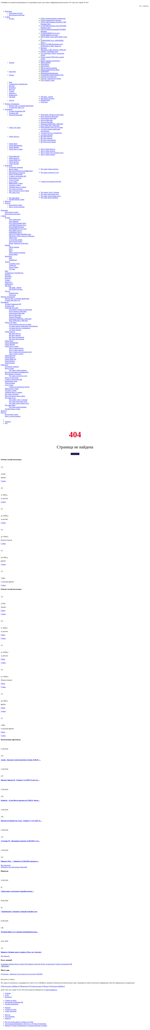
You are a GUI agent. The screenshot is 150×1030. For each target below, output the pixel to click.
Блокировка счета (11, 381)
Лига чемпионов (15, 219)
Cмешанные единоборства (14, 273)
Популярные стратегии (13, 374)
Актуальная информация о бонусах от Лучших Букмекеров (25, 1024)
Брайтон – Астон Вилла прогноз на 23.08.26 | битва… (20, 800)
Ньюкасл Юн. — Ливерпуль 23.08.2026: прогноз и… (20, 861)
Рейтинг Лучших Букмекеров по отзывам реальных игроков (26, 1025)
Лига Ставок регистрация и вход (20, 352)
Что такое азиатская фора (17, 407)
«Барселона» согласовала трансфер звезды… (17, 891)
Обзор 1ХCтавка (11, 322)
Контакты (8, 997)
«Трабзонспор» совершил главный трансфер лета (19, 911)
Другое (7, 291)
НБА (10, 258)
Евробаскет (13, 260)
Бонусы (3, 412)
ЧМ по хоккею (14, 247)
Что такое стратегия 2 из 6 (18, 376)
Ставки (3, 216)
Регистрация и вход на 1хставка (20, 324)
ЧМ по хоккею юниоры (17, 252)
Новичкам (4, 365)
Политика (12, 295)
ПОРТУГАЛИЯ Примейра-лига (20, 234)
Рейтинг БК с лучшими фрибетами (17, 298)
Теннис (7, 262)
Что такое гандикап (11, 394)
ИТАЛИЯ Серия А (15, 230)
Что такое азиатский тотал (18, 401)
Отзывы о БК (9, 306)
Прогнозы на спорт (11, 212)
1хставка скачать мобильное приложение (23, 326)
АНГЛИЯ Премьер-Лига (17, 225)
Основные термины (12, 366)
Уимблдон (12, 265)
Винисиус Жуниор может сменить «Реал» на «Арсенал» (21, 952)
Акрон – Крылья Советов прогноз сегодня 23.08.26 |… (21, 760)
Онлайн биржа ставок (12, 409)
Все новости (5, 956)
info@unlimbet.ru (51, 990)
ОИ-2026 (8, 286)
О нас (7, 995)
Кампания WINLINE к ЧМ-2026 (20, 319)
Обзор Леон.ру (10, 332)
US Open (12, 269)
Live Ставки (9, 385)
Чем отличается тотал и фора (15, 396)
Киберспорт (9, 284)
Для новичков (10, 1016)
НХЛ (11, 251)
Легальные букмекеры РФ (14, 1002)
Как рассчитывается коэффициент (17, 372)
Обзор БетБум (10, 361)
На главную (75, 454)
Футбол (7, 218)
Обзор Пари (9, 341)
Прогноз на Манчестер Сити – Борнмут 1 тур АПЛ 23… (21, 821)
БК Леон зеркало (15, 335)
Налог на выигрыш (11, 378)
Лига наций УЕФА (15, 241)
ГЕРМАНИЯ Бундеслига (18, 229)
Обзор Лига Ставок (11, 346)
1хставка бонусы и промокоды (19, 328)
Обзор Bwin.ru (10, 357)
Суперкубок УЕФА (15, 240)
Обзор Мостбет (10, 355)
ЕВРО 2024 (13, 238)
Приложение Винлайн (17, 313)
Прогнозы (4, 210)
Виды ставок (9, 368)
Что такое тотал (10, 398)
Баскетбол (8, 256)
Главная (7, 993)
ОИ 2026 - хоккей (15, 287)
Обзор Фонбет (10, 363)
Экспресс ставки (11, 390)
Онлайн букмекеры (11, 1004)
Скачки (7, 280)
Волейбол (8, 276)
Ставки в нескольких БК (13, 379)
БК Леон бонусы (15, 333)
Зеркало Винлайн (15, 317)
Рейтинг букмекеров (8, 297)
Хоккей (7, 245)
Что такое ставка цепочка (18, 370)
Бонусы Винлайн (15, 315)
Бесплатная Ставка (11, 414)
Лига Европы (13, 221)
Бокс (6, 271)
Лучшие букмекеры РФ (13, 304)
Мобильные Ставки (12, 389)
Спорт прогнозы (10, 1011)
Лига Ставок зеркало (16, 350)
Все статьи (5, 966)
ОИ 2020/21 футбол (16, 289)
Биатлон (8, 278)
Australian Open (14, 263)
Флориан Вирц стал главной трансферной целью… (19, 932)
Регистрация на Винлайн (18, 311)
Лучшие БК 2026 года (12, 300)
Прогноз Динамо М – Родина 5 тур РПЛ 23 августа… (20, 780)
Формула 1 (8, 282)
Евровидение (13, 293)
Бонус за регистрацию (12, 416)
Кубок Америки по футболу (18, 243)
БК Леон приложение (16, 337)
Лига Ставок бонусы (16, 348)
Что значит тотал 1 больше (18, 400)
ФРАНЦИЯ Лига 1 (15, 232)
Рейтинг (8, 1007)
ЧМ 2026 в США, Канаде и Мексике (21, 236)
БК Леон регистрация (16, 339)
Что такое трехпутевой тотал (19, 403)
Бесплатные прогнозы (12, 214)
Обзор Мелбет (10, 344)
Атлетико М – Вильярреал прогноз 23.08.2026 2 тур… (20, 841)
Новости (4, 411)
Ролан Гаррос (13, 267)
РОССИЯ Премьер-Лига (17, 223)
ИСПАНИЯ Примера (16, 227)
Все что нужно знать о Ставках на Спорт (19, 1022)
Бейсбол (8, 275)
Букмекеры (5, 302)
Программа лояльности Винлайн (20, 309)
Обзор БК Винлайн (11, 308)
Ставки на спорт (10, 1000)
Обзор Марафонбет (11, 343)
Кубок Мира (13, 254)
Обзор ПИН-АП (10, 359)
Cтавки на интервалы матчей (19, 387)
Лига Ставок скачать (16, 354)
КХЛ (10, 249)
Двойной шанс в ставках (13, 392)
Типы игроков (10, 383)
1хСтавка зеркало (15, 330)
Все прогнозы (6, 865)
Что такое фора (10, 405)
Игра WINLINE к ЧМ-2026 (18, 321)
